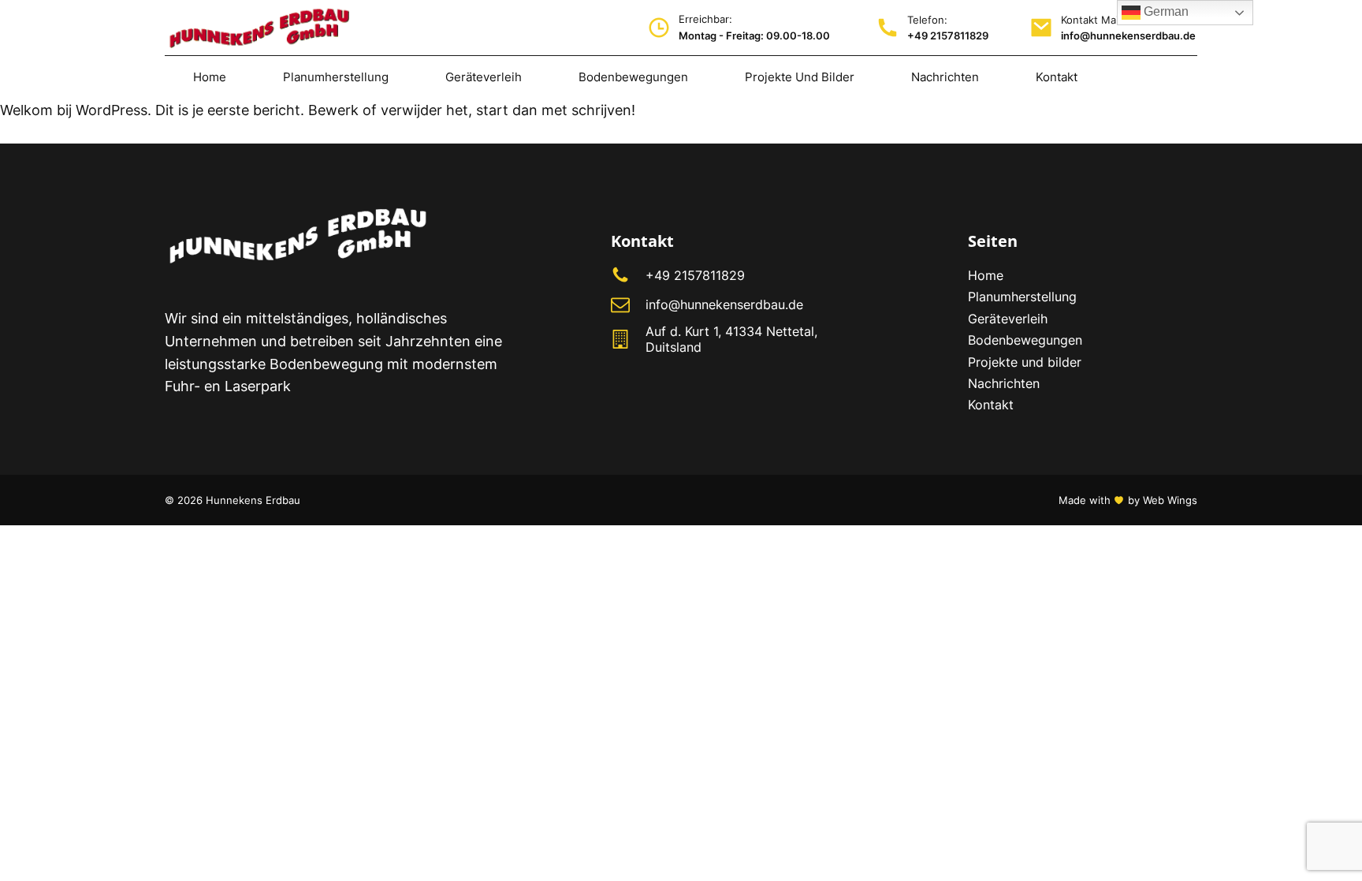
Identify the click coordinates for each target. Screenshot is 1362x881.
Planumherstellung (1022, 296)
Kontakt (991, 405)
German (1165, 11)
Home (985, 275)
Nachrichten (1006, 383)
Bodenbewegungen (1025, 340)
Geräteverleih (1008, 319)
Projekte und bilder (1024, 362)
